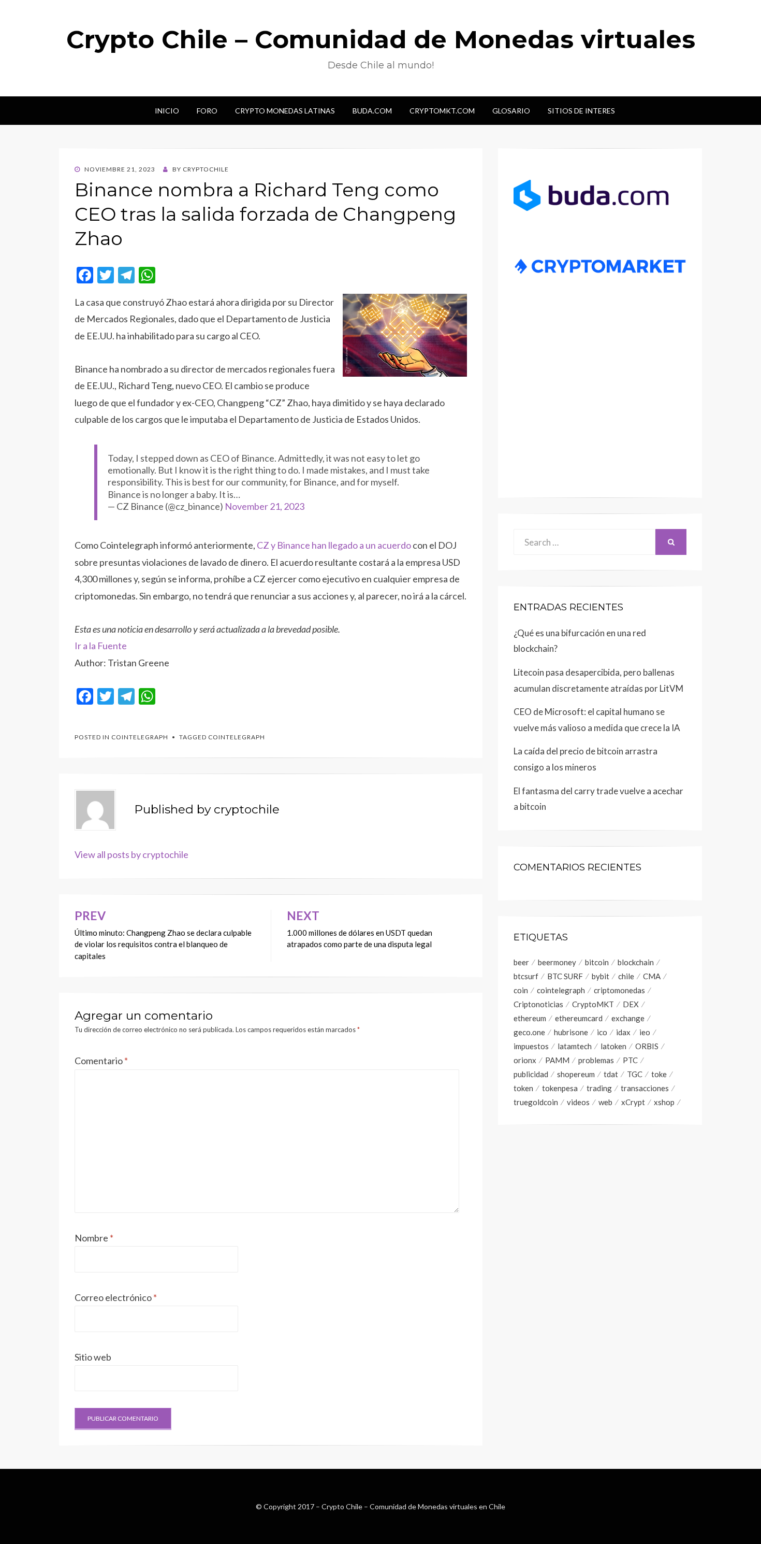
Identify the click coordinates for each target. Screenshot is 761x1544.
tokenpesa (560, 1088)
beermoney (557, 962)
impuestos (531, 1046)
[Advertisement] (600, 402)
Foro (207, 110)
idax (623, 1032)
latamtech (575, 1046)
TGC (634, 1074)
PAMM (557, 1060)
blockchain (636, 962)
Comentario (101, 1060)
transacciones (645, 1088)
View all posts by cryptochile (131, 854)
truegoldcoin (536, 1102)
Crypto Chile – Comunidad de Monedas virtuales (380, 39)
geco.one (529, 1032)
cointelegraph (236, 737)
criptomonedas (619, 990)
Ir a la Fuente (101, 645)
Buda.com (372, 110)
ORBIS (646, 1046)
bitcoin (597, 962)
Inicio (167, 110)
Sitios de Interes (581, 110)
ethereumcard (579, 1018)
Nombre (94, 1237)
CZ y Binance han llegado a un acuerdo (334, 545)
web (605, 1102)
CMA (652, 976)
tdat (611, 1074)
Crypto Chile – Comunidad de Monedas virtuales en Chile (413, 1506)
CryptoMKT (593, 1004)
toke (659, 1074)
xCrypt (633, 1102)
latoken (613, 1046)
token (523, 1088)
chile (626, 976)
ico (602, 1032)
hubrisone (571, 1032)
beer (521, 962)
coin (521, 990)
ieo (644, 1032)
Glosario (511, 110)
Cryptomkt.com (442, 110)
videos (578, 1102)
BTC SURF (565, 976)
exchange (628, 1018)
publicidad (531, 1074)
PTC (630, 1060)
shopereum (576, 1074)
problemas (596, 1060)
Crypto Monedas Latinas (285, 110)
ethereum (530, 1018)
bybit (600, 976)
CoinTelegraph (139, 737)
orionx (525, 1060)
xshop (664, 1102)
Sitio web (93, 1357)
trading (599, 1088)
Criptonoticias (538, 1004)
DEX (631, 1004)
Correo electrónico (116, 1297)
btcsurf (526, 976)
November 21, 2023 (264, 506)
